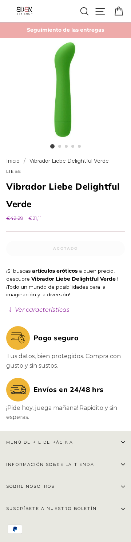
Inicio (13, 161)
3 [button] (66, 147)
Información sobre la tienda (50, 464)
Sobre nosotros (30, 486)
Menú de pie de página (39, 442)
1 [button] (52, 146)
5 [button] (80, 147)
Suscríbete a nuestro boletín (51, 508)
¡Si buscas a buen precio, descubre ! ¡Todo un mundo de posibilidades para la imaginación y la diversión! (62, 290)
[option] (65, 30)
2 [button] (60, 147)
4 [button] (73, 147)
